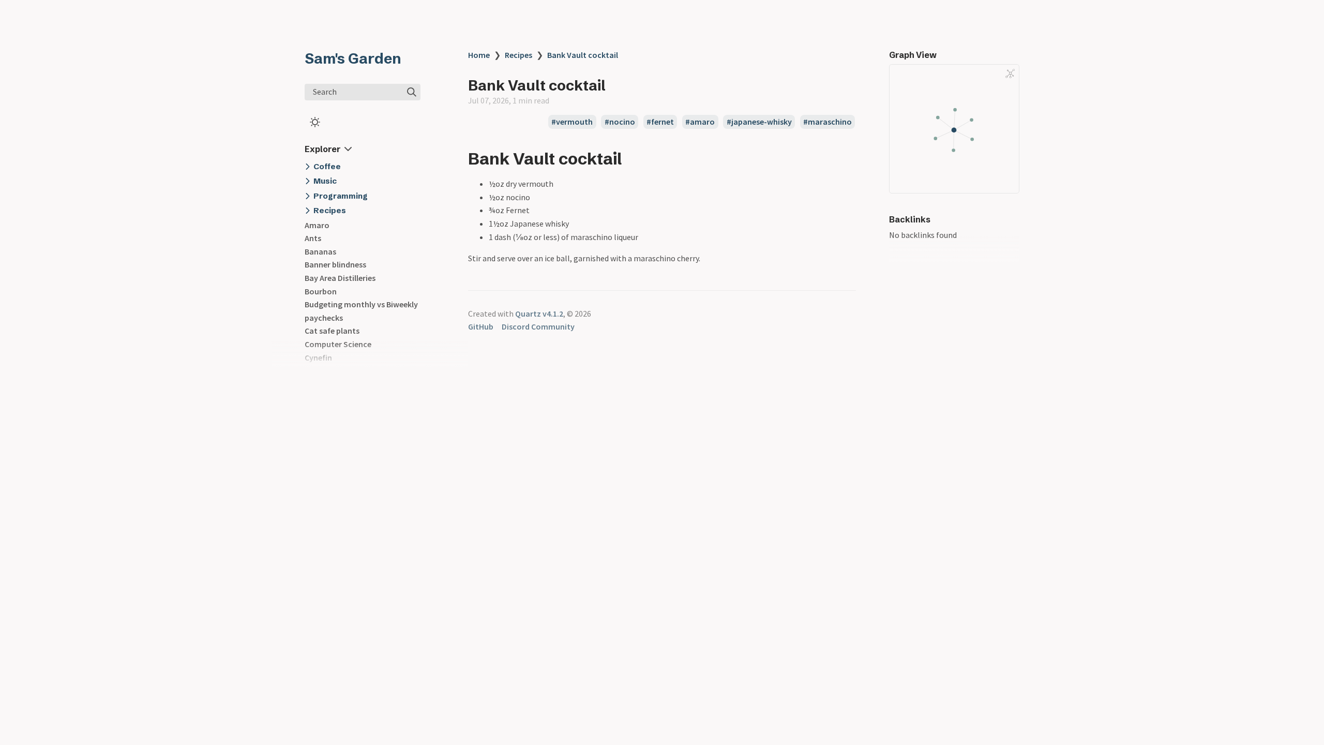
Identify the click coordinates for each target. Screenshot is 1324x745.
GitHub (480, 326)
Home (479, 55)
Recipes (518, 55)
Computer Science (338, 344)
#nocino (620, 122)
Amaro (317, 225)
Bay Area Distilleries (340, 278)
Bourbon (321, 291)
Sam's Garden (353, 58)
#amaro (700, 122)
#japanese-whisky (759, 122)
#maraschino (827, 122)
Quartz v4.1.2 (539, 313)
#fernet (660, 122)
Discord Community (538, 326)
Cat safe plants (332, 330)
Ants (313, 238)
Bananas (320, 251)
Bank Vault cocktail (582, 55)
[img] (411, 92)
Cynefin (318, 357)
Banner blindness (335, 264)
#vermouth (572, 122)
